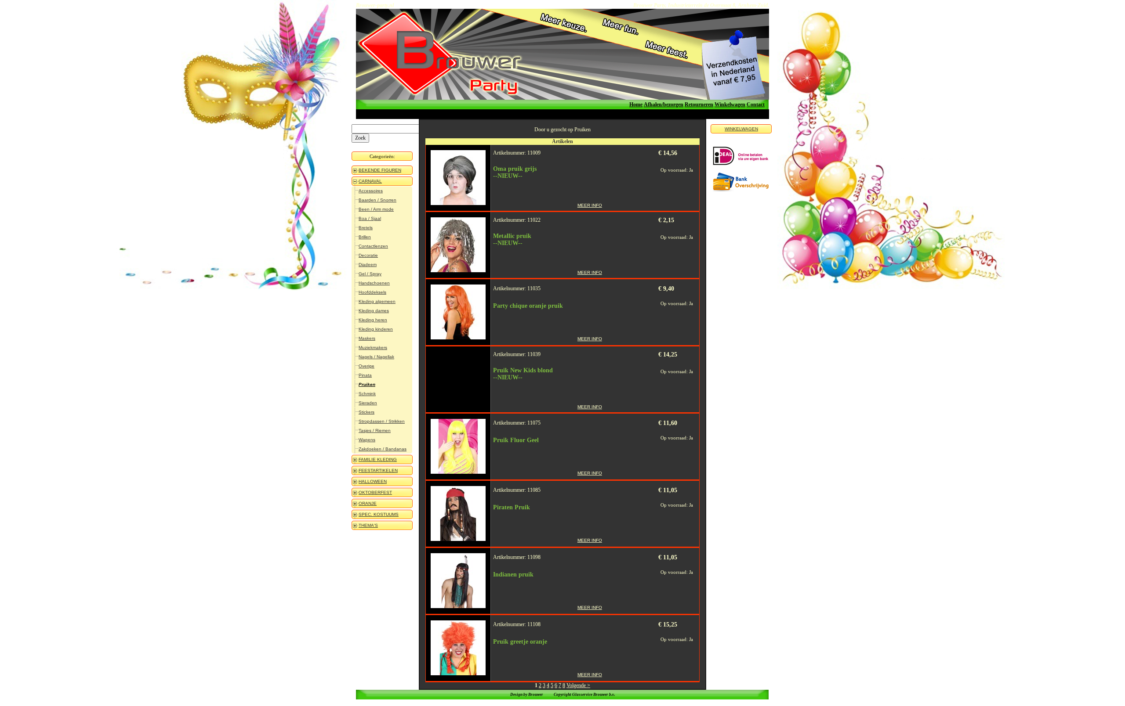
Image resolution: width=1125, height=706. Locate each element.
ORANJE (368, 503)
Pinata (365, 375)
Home (635, 104)
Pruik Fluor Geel (516, 440)
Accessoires (371, 190)
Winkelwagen (730, 104)
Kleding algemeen (377, 301)
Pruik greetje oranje (520, 641)
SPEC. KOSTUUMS (379, 514)
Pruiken (367, 384)
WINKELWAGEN (741, 128)
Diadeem (368, 264)
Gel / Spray (370, 273)
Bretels (366, 227)
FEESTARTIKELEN (378, 470)
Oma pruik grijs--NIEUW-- (515, 172)
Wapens (367, 439)
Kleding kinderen (376, 329)
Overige (366, 366)
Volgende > (578, 685)
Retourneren (699, 104)
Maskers (367, 338)
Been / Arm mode (376, 209)
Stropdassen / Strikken (382, 421)
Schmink (367, 393)
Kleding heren (373, 319)
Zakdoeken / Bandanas (382, 449)
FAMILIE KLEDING (378, 459)
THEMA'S (368, 525)
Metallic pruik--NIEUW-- (512, 239)
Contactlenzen (373, 246)
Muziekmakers (373, 347)
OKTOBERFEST (375, 492)
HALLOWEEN (373, 481)
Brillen (365, 236)
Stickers (366, 412)
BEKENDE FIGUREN (380, 170)
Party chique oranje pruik (528, 306)
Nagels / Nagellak (376, 356)
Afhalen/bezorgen (663, 104)
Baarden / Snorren (377, 200)
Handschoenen (374, 283)
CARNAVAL (370, 181)
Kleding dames (374, 310)
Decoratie (368, 255)
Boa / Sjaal (370, 218)
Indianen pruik (513, 574)
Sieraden (368, 402)
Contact (756, 104)
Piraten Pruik (511, 507)
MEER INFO (589, 205)
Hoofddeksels (372, 292)
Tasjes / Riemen (375, 430)
